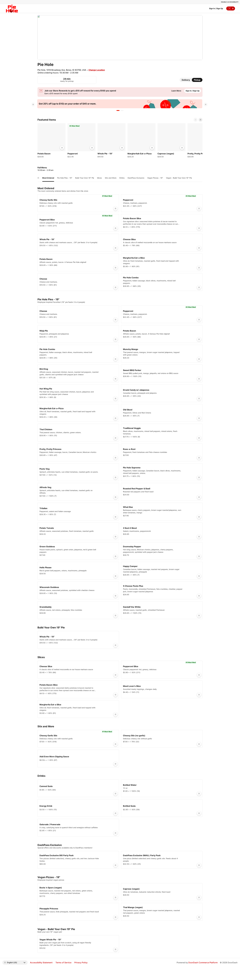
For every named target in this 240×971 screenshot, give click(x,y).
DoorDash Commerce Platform (203, 962)
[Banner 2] (122, 110)
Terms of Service (63, 962)
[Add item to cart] (62, 148)
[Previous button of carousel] (196, 120)
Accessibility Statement (41, 962)
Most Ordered (48, 178)
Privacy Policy (81, 962)
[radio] (186, 80)
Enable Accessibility (229, 2)
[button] (52, 141)
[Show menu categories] (38, 178)
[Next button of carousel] (200, 120)
